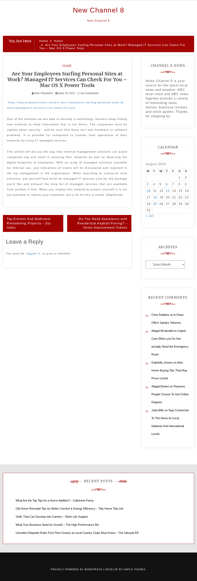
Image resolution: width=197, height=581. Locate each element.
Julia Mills (157, 410)
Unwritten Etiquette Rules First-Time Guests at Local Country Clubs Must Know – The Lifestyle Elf (77, 532)
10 (149, 190)
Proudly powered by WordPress (77, 569)
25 (155, 204)
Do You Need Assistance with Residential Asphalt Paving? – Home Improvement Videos (102, 223)
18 (155, 197)
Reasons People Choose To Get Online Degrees (170, 394)
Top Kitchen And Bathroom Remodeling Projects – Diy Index (29, 223)
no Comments (89, 93)
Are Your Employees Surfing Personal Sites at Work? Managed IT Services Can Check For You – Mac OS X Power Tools (67, 79)
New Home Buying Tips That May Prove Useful (169, 370)
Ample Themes (134, 569)
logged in (33, 253)
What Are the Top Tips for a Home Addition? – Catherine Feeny (55, 500)
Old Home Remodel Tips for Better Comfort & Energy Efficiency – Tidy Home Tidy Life (69, 508)
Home (67, 66)
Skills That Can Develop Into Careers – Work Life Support (52, 516)
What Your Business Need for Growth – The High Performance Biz (57, 524)
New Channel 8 (98, 10)
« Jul (150, 215)
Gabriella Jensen (162, 362)
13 (168, 190)
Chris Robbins (160, 314)
